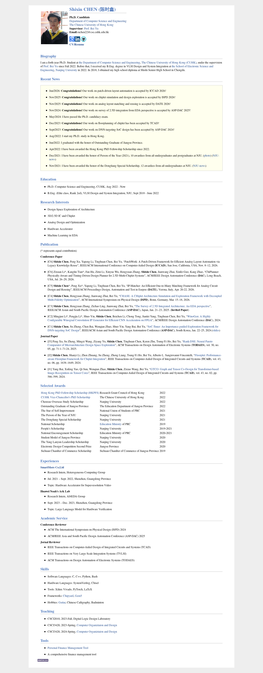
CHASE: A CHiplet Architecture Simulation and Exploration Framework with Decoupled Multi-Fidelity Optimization (135, 297)
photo (207, 155)
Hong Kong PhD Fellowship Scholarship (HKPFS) (70, 392)
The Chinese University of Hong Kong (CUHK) (169, 62)
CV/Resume (76, 44)
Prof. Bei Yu (91, 28)
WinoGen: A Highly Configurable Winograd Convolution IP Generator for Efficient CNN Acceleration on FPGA (129, 318)
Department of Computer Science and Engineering (97, 21)
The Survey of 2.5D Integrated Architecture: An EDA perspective (172, 306)
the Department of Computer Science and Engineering (109, 62)
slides (216, 330)
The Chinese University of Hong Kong (91, 24)
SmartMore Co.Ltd (52, 467)
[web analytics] (43, 660)
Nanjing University (66, 70)
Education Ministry (110, 424)
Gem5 (78, 596)
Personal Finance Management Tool (68, 648)
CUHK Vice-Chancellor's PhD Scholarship (65, 397)
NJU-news (199, 165)
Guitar (62, 602)
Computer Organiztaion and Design (97, 625)
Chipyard (68, 596)
